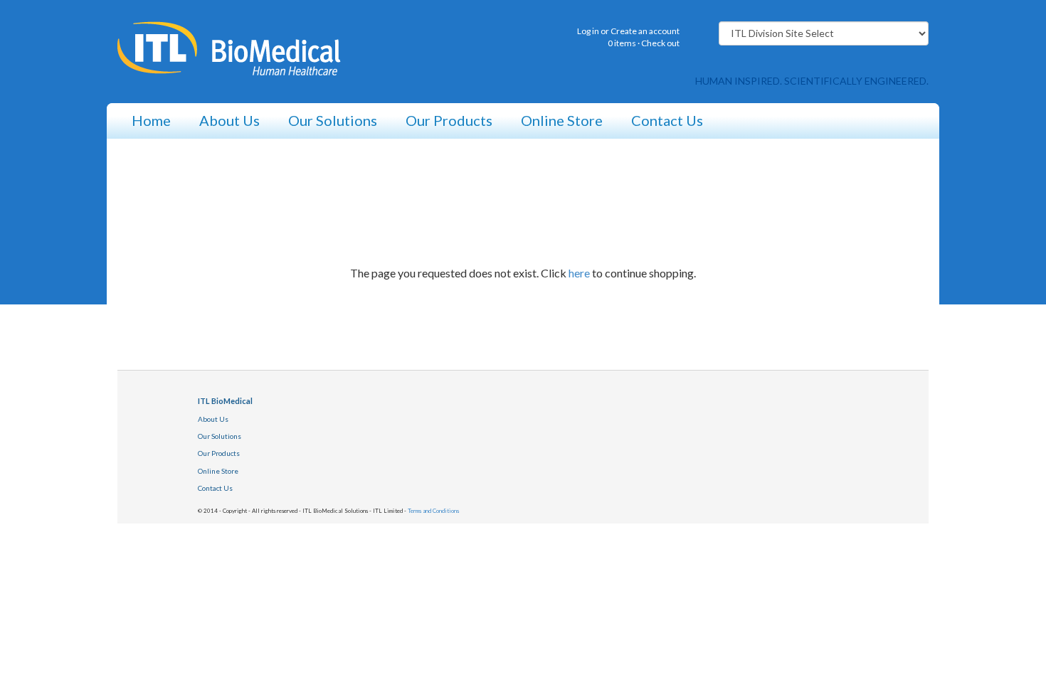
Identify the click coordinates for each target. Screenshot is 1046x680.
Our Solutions (332, 120)
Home (151, 120)
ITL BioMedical (225, 400)
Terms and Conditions (433, 510)
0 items (622, 43)
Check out (660, 43)
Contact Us (667, 120)
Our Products (449, 120)
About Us (229, 120)
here (579, 273)
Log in (588, 31)
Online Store (562, 120)
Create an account (645, 31)
